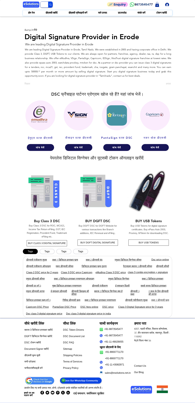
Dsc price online (160, 259)
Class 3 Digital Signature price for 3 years (140, 307)
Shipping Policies (72, 355)
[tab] (30, 251)
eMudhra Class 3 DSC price (111, 272)
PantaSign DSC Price (64, 307)
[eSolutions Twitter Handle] (47, 392)
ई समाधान (80, 393)
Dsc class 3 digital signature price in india (88, 313)
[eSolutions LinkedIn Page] (68, 392)
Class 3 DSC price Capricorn (76, 272)
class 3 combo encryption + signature (148, 272)
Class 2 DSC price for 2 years (42, 272)
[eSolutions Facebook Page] (42, 392)
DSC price (108, 307)
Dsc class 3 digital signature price (44, 313)
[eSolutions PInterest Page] (58, 392)
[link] (157, 4)
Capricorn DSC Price (37, 307)
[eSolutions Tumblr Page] (63, 392)
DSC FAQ (68, 342)
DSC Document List (74, 336)
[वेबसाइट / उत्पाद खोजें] (50, 4)
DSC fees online (89, 307)
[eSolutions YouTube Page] (52, 392)
